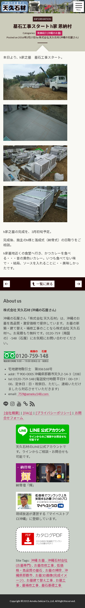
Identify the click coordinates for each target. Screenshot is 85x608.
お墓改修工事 (44, 565)
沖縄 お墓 (38, 560)
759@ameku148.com (33, 394)
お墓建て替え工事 (39, 580)
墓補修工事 (30, 585)
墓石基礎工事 (51, 585)
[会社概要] (11, 413)
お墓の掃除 (53, 570)
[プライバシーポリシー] (53, 413)
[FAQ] (27, 413)
